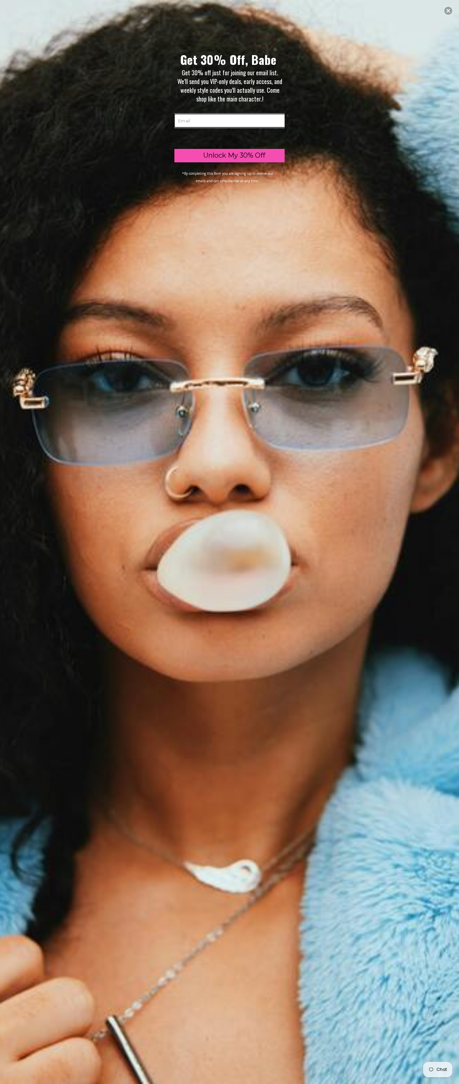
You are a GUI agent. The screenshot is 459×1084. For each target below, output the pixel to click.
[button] (448, 11)
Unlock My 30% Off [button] (234, 155)
